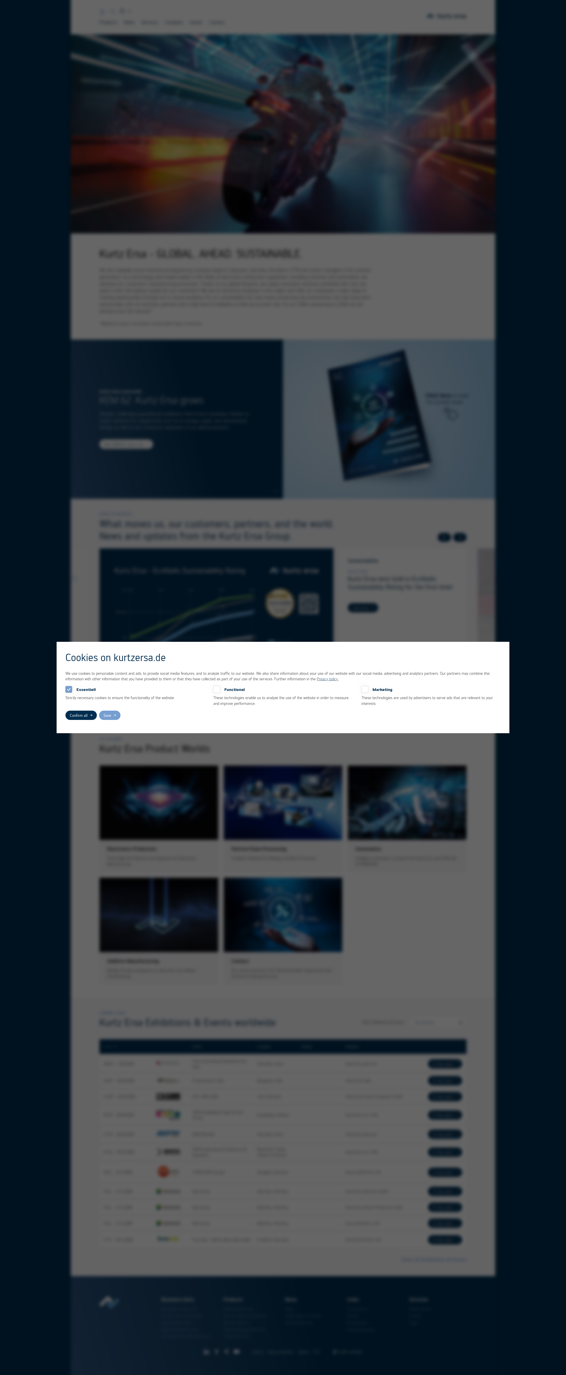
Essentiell (86, 689)
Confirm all (79, 715)
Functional (234, 689)
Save (107, 715)
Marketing (382, 689)
